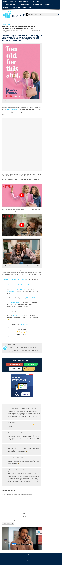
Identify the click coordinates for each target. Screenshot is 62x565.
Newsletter (5, 7)
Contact (29, 554)
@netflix (27, 285)
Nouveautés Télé (4, 24)
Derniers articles (23, 1)
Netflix (9, 24)
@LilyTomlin (10, 291)
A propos (38, 554)
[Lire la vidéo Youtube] (22, 195)
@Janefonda (19, 289)
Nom (24, 513)
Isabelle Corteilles (34, 30)
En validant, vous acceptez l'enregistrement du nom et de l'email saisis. (15, 520)
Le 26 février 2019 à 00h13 (23, 406)
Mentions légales (23, 554)
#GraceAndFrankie (14, 302)
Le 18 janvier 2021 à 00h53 (20, 432)
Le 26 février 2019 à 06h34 (17, 422)
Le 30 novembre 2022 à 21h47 (17, 469)
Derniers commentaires (37, 1)
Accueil (5, 1)
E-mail (24, 516)
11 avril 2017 (25, 324)
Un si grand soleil (37, 4)
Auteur (33, 554)
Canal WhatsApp (27, 7)
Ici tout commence (24, 4)
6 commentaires (9, 31)
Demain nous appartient (9, 4)
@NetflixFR (21, 285)
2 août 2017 (22, 311)
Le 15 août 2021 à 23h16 (26, 446)
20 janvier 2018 (30, 298)
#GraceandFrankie (12, 285)
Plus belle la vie (49, 4)
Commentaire (4, 496)
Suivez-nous (13, 1)
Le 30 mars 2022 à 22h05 (17, 457)
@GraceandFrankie (12, 287)
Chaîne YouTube (16, 7)
